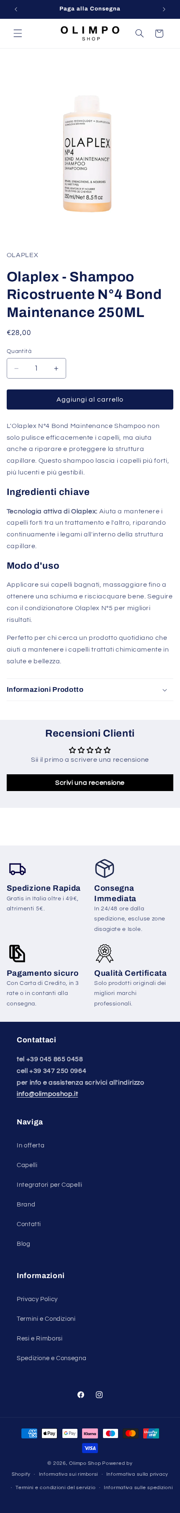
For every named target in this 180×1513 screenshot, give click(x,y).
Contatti (29, 1224)
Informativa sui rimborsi (68, 1474)
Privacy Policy (37, 1299)
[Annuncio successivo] (164, 9)
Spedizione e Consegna (51, 1358)
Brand (26, 1204)
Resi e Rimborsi (39, 1338)
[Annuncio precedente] (16, 9)
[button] (17, 33)
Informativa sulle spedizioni (138, 1487)
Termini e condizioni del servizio (55, 1487)
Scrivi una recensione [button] (90, 782)
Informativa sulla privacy (137, 1474)
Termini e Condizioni (46, 1319)
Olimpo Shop (85, 1463)
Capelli (27, 1165)
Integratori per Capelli (49, 1185)
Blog (24, 1244)
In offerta (30, 1145)
